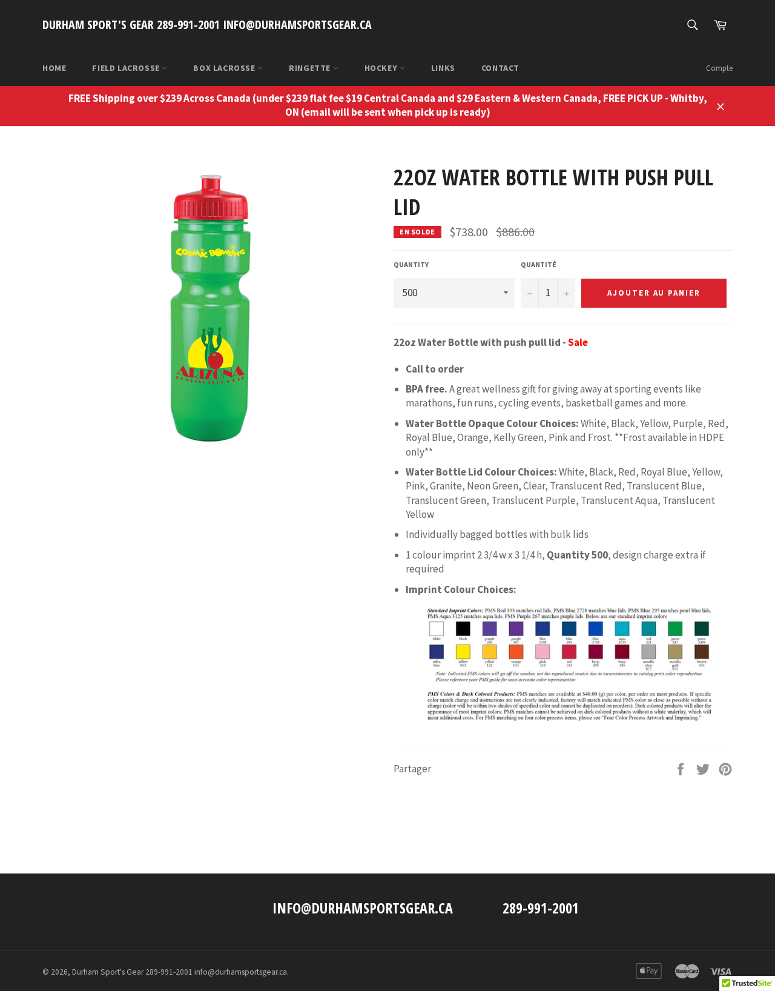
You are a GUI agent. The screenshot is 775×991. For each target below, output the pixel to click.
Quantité (538, 264)
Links (443, 67)
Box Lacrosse (225, 67)
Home (54, 67)
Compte (719, 68)
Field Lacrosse (127, 67)
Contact (500, 67)
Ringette (310, 67)
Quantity (411, 264)
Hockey (382, 67)
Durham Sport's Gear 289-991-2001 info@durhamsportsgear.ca (207, 24)
